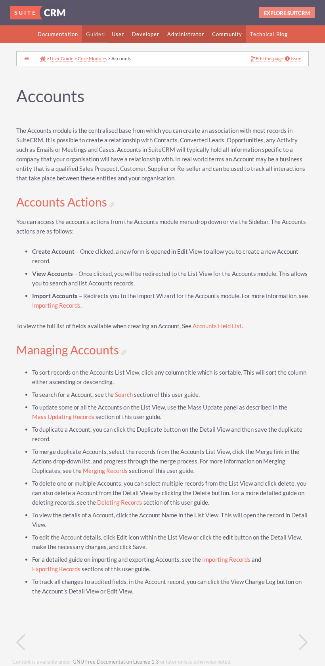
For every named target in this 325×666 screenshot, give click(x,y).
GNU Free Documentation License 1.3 (116, 662)
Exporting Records (56, 569)
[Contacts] (235, 642)
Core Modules (92, 58)
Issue (295, 58)
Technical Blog (269, 34)
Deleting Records (119, 502)
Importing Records (56, 305)
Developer (145, 34)
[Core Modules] (89, 642)
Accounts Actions (62, 202)
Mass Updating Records (63, 416)
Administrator (185, 34)
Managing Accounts (68, 350)
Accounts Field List (217, 326)
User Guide (61, 58)
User (118, 34)
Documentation (58, 34)
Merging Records (105, 470)
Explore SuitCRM (287, 13)
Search (124, 394)
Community (227, 34)
